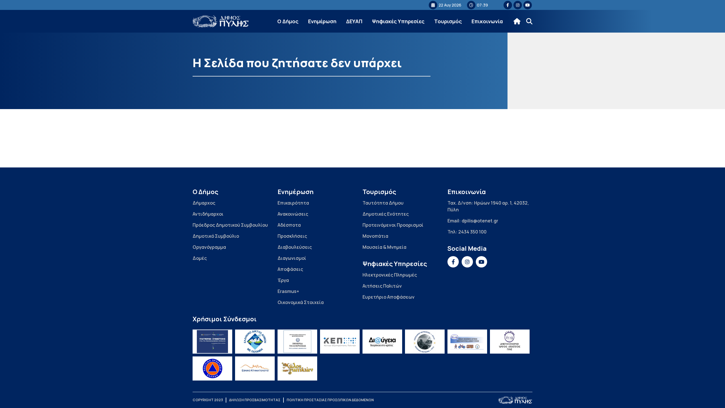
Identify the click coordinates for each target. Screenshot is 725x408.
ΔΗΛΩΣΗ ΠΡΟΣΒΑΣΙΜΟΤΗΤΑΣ (254, 400)
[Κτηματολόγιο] (255, 368)
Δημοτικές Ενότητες (385, 214)
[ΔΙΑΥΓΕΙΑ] (382, 342)
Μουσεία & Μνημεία (384, 247)
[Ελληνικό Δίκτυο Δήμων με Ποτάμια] (255, 342)
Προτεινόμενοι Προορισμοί (392, 225)
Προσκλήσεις (292, 236)
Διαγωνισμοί (292, 258)
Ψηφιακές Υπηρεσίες (398, 21)
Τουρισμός (448, 21)
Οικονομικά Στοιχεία (301, 302)
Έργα (283, 280)
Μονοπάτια (375, 236)
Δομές (200, 258)
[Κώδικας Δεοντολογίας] (297, 342)
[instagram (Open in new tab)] (517, 5)
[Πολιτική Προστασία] (212, 368)
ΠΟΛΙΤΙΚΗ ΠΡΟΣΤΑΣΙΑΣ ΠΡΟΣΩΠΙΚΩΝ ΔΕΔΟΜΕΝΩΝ (330, 400)
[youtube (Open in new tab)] (527, 5)
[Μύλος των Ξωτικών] (297, 368)
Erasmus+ (288, 291)
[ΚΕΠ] (340, 342)
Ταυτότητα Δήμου (383, 203)
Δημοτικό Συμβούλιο (216, 236)
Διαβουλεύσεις (295, 247)
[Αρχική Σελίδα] (221, 21)
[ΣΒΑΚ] (467, 342)
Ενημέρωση (322, 21)
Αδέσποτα (289, 225)
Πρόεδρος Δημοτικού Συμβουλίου (230, 225)
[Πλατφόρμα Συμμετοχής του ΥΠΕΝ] (212, 342)
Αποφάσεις (290, 269)
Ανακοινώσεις (293, 214)
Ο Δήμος (287, 21)
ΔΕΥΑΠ (354, 21)
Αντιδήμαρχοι (208, 214)
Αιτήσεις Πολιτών (382, 286)
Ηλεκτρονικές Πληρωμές (389, 275)
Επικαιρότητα (293, 203)
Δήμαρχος (204, 203)
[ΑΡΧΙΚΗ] (517, 21)
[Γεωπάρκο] (425, 342)
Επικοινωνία (487, 21)
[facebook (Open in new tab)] (508, 5)
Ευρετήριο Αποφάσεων (388, 297)
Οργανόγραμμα (209, 247)
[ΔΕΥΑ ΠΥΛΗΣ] (510, 342)
